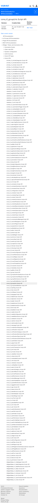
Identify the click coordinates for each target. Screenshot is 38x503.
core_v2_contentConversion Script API (17, 199)
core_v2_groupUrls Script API (13, 19)
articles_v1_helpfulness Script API (15, 78)
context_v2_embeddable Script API (16, 109)
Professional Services (7, 488)
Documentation (23, 489)
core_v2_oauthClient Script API (15, 340)
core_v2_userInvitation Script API (15, 415)
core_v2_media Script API (13, 312)
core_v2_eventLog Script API (14, 241)
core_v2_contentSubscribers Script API (17, 208)
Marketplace (22, 493)
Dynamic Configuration (11, 51)
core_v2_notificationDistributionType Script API (19, 334)
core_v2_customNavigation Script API (17, 221)
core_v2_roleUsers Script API (14, 362)
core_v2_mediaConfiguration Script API (17, 314)
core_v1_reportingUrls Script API (15, 124)
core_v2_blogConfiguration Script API (17, 164)
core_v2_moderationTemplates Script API (17, 327)
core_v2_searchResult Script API (15, 371)
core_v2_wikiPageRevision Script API (16, 449)
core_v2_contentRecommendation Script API (18, 206)
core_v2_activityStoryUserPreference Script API (19, 142)
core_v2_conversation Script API (15, 217)
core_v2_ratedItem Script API (14, 354)
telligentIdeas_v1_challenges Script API (17, 462)
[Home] (6, 6)
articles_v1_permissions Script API (16, 82)
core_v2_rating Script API (13, 356)
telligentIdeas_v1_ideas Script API (15, 468)
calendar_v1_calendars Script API (15, 89)
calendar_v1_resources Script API (15, 98)
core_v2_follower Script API (14, 246)
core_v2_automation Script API (15, 159)
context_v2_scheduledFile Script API (16, 115)
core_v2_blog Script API (13, 162)
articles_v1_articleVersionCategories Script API (19, 71)
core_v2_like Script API (13, 307)
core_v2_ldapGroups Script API (15, 296)
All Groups (22, 495)
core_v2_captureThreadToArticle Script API (18, 179)
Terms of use (4, 501)
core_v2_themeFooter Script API (15, 391)
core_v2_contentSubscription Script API (17, 210)
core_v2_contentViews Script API (15, 215)
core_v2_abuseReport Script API (15, 129)
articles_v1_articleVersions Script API (16, 73)
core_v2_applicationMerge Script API (16, 148)
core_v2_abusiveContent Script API (16, 131)
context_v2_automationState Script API (17, 104)
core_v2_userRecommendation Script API (17, 424)
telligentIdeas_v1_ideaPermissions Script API (18, 466)
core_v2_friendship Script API (14, 268)
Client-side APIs (9, 49)
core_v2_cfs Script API (13, 182)
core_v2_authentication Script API (15, 155)
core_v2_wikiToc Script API (14, 453)
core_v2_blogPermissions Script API (16, 166)
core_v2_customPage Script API (15, 223)
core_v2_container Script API (14, 193)
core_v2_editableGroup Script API (15, 228)
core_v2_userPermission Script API (16, 418)
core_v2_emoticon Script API (14, 237)
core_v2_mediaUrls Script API (14, 318)
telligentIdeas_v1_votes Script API (15, 479)
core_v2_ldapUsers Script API (14, 298)
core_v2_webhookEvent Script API (16, 433)
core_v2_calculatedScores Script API (16, 177)
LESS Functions (9, 54)
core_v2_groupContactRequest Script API (18, 276)
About (2, 498)
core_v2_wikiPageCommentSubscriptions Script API (20, 446)
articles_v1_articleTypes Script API (16, 67)
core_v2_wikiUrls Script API (14, 455)
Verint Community (4, 9)
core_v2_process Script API (14, 351)
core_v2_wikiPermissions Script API (16, 451)
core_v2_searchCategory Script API (16, 369)
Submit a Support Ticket (7, 489)
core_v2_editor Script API (13, 230)
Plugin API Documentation (10, 40)
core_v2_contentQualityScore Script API (17, 204)
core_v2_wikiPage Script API (14, 444)
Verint (2, 486)
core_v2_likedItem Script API (14, 310)
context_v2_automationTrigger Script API (17, 107)
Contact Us (4, 495)
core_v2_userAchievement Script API (16, 409)
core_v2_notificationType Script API (16, 336)
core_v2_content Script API (14, 197)
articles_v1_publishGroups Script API (16, 84)
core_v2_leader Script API (13, 301)
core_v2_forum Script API (13, 250)
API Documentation (8, 36)
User (36, 6)
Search (33, 6)
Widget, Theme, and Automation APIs (13, 45)
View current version (7, 33)
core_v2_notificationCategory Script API (17, 332)
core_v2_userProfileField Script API (16, 420)
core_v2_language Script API (14, 294)
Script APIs (8, 58)
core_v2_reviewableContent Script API (17, 358)
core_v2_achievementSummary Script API (17, 135)
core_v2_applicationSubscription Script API (18, 151)
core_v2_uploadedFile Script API (15, 402)
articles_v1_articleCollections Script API (17, 62)
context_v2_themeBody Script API (16, 118)
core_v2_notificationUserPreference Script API (19, 338)
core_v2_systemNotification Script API (17, 382)
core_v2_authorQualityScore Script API (17, 157)
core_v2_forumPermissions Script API (17, 254)
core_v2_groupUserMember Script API (17, 285)
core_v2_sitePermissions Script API (16, 376)
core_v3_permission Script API (15, 460)
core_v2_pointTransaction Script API (16, 347)
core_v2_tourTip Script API (14, 398)
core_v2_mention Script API (14, 321)
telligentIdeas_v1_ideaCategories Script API (18, 464)
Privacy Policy (5, 500)
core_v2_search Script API (13, 367)
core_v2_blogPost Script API (14, 168)
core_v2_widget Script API (14, 435)
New (35, 11)
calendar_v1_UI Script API (13, 100)
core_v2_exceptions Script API (15, 243)
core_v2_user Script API (13, 407)
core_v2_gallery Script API (13, 270)
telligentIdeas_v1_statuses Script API (16, 473)
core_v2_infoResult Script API (14, 292)
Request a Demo (5, 493)
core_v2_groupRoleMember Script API (17, 281)
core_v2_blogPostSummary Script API (17, 170)
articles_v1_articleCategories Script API (17, 60)
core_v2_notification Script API (15, 329)
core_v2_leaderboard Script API (15, 303)
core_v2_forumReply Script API (15, 257)
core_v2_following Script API (14, 248)
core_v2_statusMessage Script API (16, 378)
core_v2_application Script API (15, 146)
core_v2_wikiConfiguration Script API (16, 440)
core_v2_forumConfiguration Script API (17, 252)
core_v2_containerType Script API (15, 195)
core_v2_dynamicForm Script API (15, 226)
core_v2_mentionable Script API (15, 323)
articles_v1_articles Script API (14, 65)
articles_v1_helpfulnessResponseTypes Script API (20, 80)
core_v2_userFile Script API (14, 411)
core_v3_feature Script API (14, 457)
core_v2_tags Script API (13, 387)
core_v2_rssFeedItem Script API (15, 365)
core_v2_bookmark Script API (14, 175)
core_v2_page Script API (13, 343)
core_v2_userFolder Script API (14, 413)
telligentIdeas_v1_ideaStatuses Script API (17, 471)
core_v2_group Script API (13, 272)
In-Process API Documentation (11, 38)
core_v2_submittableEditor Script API (16, 380)
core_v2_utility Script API (13, 429)
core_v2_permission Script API (15, 345)
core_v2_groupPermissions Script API (17, 279)
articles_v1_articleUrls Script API (15, 69)
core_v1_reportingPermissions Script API (17, 122)
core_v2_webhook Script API (14, 431)
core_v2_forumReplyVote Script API (16, 259)
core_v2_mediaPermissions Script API (17, 316)
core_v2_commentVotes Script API (16, 188)
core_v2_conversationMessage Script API (18, 219)
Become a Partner (6, 491)
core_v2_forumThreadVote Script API (16, 263)
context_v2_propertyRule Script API (16, 111)
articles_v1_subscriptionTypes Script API (17, 87)
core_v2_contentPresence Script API (16, 201)
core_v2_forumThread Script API (15, 261)
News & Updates (23, 486)
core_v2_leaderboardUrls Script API (16, 305)
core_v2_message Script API (14, 325)
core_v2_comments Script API (14, 184)
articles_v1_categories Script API (15, 76)
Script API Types (9, 56)
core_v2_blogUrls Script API (14, 173)
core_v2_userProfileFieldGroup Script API (17, 422)
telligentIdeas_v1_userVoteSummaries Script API (19, 477)
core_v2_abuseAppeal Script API (15, 126)
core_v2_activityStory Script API (15, 137)
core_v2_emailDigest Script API (15, 234)
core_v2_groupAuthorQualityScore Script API (18, 274)
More (17, 13)
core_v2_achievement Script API (15, 133)
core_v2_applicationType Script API (16, 153)
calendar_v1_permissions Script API (16, 93)
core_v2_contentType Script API (15, 212)
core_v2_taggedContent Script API (16, 385)
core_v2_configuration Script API (15, 190)
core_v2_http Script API (13, 290)
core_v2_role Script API (13, 360)
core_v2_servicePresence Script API (16, 373)
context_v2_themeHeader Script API (16, 120)
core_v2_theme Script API (13, 389)
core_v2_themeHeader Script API (15, 393)
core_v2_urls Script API (13, 404)
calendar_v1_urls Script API (14, 102)
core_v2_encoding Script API (14, 239)
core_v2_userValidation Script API (15, 426)
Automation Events (10, 47)
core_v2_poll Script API (13, 349)
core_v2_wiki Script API (13, 437)
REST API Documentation (9, 43)
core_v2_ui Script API (12, 400)
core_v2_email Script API (13, 232)
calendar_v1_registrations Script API (16, 95)
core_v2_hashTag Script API (14, 287)
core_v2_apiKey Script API (13, 144)
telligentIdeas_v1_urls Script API (15, 475)
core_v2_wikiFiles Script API (14, 442)
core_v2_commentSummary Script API (17, 186)
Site (30, 6)
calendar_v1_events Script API (14, 91)
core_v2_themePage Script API (15, 396)
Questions (22, 488)
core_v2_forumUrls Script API (14, 265)
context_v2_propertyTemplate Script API (17, 113)
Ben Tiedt (30, 27)
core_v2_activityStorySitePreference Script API (19, 140)
